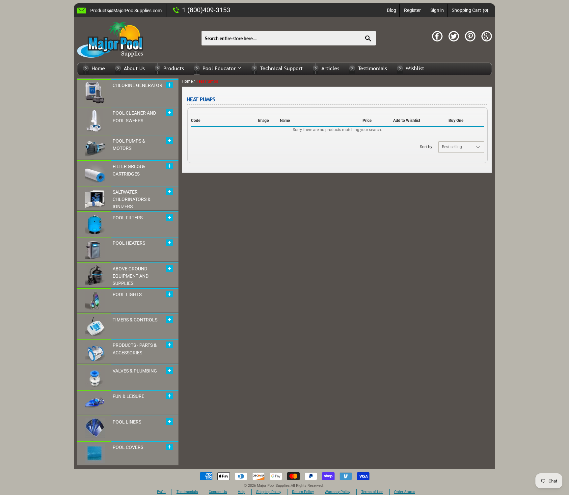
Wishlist (415, 68)
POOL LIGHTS (127, 294)
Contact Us (218, 492)
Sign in (437, 10)
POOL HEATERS (129, 243)
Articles (330, 68)
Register (412, 10)
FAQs (161, 492)
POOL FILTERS (128, 217)
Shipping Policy (268, 492)
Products (173, 68)
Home (98, 68)
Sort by (426, 147)
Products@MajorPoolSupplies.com (126, 10)
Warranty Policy (337, 492)
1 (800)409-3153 (206, 10)
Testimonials (372, 68)
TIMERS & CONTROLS (135, 319)
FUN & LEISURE (128, 396)
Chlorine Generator (137, 85)
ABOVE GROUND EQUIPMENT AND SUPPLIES (131, 276)
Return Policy (303, 492)
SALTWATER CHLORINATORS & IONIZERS (131, 199)
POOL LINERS (127, 422)
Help (241, 492)
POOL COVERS (128, 447)
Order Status (404, 492)
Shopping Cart (470, 10)
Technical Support (281, 68)
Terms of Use (372, 492)
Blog (391, 10)
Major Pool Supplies (273, 485)
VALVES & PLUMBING (135, 370)
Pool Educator (220, 68)
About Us (134, 68)
